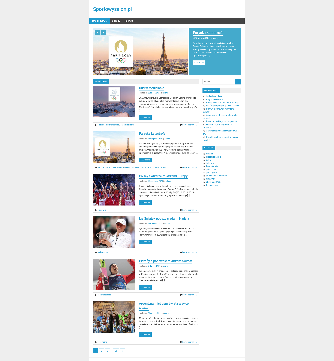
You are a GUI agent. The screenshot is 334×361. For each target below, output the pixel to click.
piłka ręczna (211, 172)
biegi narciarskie (112, 125)
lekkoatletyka (118, 167)
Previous (97, 32)
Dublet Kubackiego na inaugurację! (221, 121)
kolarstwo (107, 167)
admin (216, 38)
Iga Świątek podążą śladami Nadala (164, 218)
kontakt (129, 21)
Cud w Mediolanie (151, 88)
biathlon (101, 125)
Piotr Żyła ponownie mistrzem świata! (165, 261)
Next (103, 32)
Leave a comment (189, 125)
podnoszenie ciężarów (134, 167)
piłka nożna (102, 342)
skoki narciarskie (127, 125)
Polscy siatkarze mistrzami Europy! (163, 176)
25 (116, 351)
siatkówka (149, 167)
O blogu (116, 21)
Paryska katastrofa (208, 33)
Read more (199, 62)
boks (100, 167)
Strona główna (99, 21)
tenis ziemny (160, 167)
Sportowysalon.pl (112, 9)
